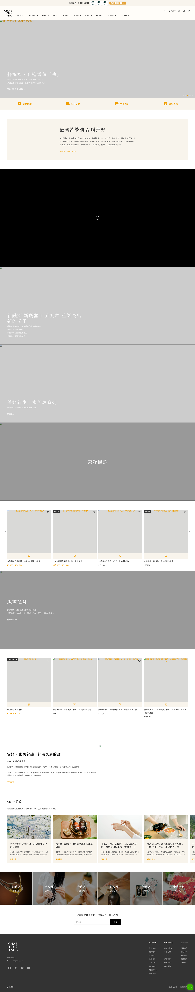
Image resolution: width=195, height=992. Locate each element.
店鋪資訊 (184, 959)
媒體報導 (167, 959)
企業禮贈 (98, 15)
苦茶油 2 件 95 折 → (68, 151)
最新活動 (20, 15)
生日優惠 (152, 959)
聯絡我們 (167, 966)
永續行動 (167, 952)
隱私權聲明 (184, 987)
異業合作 (152, 973)
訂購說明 (152, 962)
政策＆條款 (173, 987)
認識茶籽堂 (112, 15)
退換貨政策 (153, 970)
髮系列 (54, 15)
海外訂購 (152, 966)
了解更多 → (12, 782)
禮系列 (87, 15)
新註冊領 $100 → (117, 3)
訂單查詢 (152, 948)
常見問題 (152, 955)
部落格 (124, 15)
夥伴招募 (167, 962)
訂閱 (115, 921)
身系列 (65, 15)
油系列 (44, 15)
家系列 (76, 15)
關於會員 (152, 952)
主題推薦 (32, 15)
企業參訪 (184, 962)
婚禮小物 (184, 955)
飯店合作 (184, 952)
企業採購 (184, 948)
